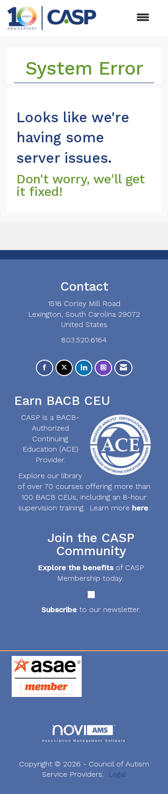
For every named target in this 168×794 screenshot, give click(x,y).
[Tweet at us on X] (64, 368)
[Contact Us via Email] (123, 368)
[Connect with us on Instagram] (103, 368)
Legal (117, 774)
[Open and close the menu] (127, 18)
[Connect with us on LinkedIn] (83, 368)
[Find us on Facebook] (44, 368)
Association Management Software (84, 740)
